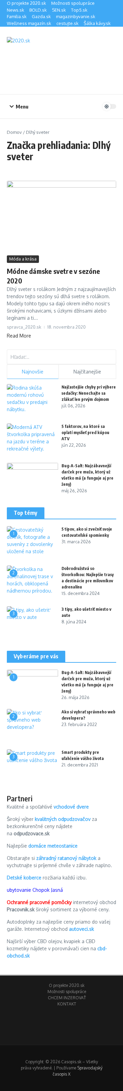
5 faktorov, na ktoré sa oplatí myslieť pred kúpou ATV (85, 432)
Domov (14, 132)
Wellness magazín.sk (29, 23)
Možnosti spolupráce (73, 3)
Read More (19, 336)
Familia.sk (17, 16)
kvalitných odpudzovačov (63, 819)
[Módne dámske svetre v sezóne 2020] (61, 217)
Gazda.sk (41, 16)
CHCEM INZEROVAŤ (67, 997)
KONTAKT (66, 1003)
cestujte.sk (67, 23)
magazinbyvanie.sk (75, 16)
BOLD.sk (38, 10)
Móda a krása (23, 259)
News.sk (15, 10)
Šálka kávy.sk (97, 23)
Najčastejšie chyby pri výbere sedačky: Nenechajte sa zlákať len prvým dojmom (89, 393)
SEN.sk (59, 10)
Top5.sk (79, 10)
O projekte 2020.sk (26, 3)
